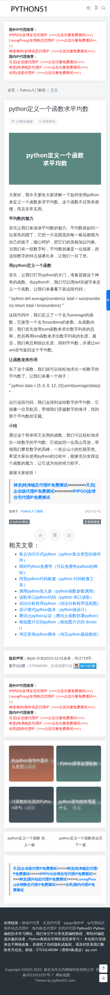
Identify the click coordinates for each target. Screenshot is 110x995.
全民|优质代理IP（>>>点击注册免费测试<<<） (46, 73)
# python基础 (19, 522)
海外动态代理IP (17, 928)
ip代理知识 (95, 923)
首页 (11, 90)
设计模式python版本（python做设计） (54, 609)
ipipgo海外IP (75, 923)
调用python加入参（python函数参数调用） (58, 591)
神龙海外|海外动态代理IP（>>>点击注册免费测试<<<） (53, 707)
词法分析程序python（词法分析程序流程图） (60, 603)
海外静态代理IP (44, 928)
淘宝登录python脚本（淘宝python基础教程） (60, 634)
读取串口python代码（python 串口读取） (56, 597)
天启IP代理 (52, 923)
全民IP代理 (67, 928)
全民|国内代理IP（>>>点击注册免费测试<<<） (46, 729)
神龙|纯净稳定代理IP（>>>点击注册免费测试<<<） (49, 67)
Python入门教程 (33, 90)
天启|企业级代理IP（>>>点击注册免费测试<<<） (47, 62)
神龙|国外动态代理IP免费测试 (43, 879)
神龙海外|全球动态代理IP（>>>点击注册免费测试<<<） (53, 51)
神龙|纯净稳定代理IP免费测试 (41, 485)
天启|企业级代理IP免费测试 (35, 868)
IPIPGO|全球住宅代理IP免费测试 (66, 874)
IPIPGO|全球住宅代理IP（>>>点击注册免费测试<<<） (52, 35)
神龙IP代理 (31, 923)
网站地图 (63, 975)
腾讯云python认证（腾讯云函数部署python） (60, 616)
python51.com (63, 980)
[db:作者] (37, 658)
